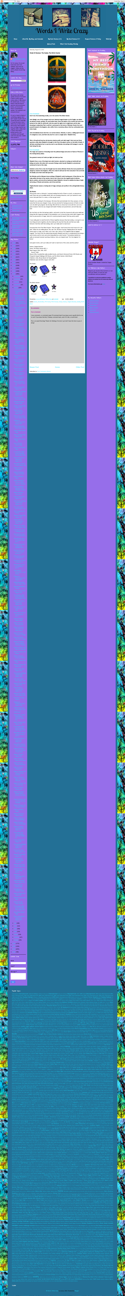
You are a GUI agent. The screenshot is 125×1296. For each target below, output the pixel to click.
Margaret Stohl (105, 1178)
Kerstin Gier (37, 1147)
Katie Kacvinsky (57, 1142)
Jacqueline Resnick (16, 1108)
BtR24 (70, 1038)
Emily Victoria (73, 1078)
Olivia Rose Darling (99, 1205)
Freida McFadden (28, 1089)
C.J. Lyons (102, 1038)
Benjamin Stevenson (29, 1030)
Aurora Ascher (106, 1024)
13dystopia (45, 993)
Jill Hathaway (48, 1122)
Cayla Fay (101, 1044)
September (17, 284)
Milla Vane (14, 1196)
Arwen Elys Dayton (102, 1023)
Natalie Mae (90, 1200)
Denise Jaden (66, 1066)
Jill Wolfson (60, 1122)
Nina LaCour (46, 1205)
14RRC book (82, 993)
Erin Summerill (65, 1081)
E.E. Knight (60, 1069)
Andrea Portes (36, 1017)
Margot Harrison (26, 1180)
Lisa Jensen (38, 1168)
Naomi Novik (63, 1200)
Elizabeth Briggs (70, 1073)
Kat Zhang (88, 1135)
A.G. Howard (72, 999)
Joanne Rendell (15, 1123)
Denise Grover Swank (57, 1066)
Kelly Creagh (96, 1144)
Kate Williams (102, 1137)
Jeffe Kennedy (64, 1113)
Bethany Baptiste (67, 1030)
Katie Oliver (80, 1142)
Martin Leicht (106, 1182)
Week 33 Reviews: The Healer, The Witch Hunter (19, 629)
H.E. (37, 1095)
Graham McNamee (23, 1094)
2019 (14, 262)
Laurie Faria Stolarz (44, 1161)
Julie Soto (61, 1129)
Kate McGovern (59, 1137)
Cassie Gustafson (19, 1044)
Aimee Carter (25, 1004)
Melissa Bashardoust (76, 1189)
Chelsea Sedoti (47, 1048)
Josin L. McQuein (20, 1127)
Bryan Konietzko (47, 1038)
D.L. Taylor (54, 1059)
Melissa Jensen (15, 1191)
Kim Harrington (53, 1149)
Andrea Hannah (28, 1017)
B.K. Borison (103, 1026)
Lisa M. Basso (51, 1168)
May (15, 929)
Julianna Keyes (93, 1127)
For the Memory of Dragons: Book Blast (19, 291)
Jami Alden (101, 1108)
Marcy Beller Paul (42, 1178)
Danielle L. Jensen (93, 1061)
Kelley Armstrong (75, 1144)
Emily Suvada (55, 1078)
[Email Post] (62, 299)
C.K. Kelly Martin (20, 1039)
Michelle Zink (91, 1195)
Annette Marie (18, 1023)
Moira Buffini (94, 1196)
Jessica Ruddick (42, 1120)
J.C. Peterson (45, 1106)
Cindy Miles (15, 1053)
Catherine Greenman (92, 1044)
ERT (70, 1081)
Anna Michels (37, 1021)
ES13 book (77, 1081)
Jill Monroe (54, 1122)
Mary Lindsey (63, 1184)
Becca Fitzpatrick (64, 1028)
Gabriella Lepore (85, 1089)
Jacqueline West (25, 1108)
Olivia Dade (91, 1205)
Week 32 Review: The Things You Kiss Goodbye (20, 773)
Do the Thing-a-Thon (100, 1067)
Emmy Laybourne (43, 1080)
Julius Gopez (99, 1128)
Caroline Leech (94, 1041)
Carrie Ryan (63, 1043)
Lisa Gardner (33, 1168)
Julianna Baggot (85, 1127)
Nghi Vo (29, 1204)
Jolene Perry (31, 1125)
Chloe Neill (107, 1048)
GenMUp (94, 1090)
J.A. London (32, 1106)
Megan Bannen (40, 1187)
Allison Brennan (61, 1009)
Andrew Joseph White (70, 1017)
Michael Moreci (65, 1193)
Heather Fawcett (104, 1097)
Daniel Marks (62, 1060)
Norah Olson (64, 1205)
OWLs (50, 1207)
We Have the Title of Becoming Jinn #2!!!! (19, 614)
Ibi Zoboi (98, 1103)
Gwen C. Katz (97, 1094)
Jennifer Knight (40, 1117)
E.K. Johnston (66, 1069)
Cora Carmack (92, 1055)
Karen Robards (85, 1134)
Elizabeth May (30, 1075)
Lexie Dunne (41, 1165)
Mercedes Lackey (68, 1191)
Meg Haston (26, 1187)
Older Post (80, 367)
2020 (14, 260)
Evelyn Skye (38, 1085)
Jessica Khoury (106, 1118)
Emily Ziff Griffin (89, 1078)
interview (47, 1105)
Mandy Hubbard (77, 1177)
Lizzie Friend (54, 1170)
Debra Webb (18, 1066)
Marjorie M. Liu (69, 1182)
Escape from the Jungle (59, 1083)
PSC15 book (54, 302)
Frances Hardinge (87, 1087)
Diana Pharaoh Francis (32, 1067)
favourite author (21, 1087)
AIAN (101, 1002)
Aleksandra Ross (67, 1004)
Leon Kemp (65, 1163)
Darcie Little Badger (51, 1062)
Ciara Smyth (85, 1052)
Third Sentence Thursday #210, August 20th (19, 521)
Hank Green (55, 1096)
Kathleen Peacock (24, 1140)
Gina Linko (62, 1092)
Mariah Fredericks (92, 1180)
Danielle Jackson (84, 1061)
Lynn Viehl (19, 1173)
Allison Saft (75, 1009)
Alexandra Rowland (20, 1007)
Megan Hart (81, 1187)
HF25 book (65, 1101)
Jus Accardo (23, 1130)
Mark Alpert (76, 1182)
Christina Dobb (49, 1050)
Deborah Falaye (77, 1064)
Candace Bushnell (30, 1041)
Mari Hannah (41, 1180)
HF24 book (59, 1101)
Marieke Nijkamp (29, 1182)
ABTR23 (56, 1000)
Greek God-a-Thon (41, 1094)
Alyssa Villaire (60, 1011)
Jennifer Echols (109, 1115)
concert (87, 1055)
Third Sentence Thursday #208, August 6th (19, 860)
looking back (93, 1170)
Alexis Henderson (49, 1007)
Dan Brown (78, 1059)
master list (27, 1185)
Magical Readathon (20, 1177)
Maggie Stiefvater (92, 1175)
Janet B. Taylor (74, 1110)
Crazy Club (92, 1057)
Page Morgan (82, 1207)
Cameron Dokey (83, 1039)
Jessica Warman (101, 1120)
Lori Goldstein (109, 1170)
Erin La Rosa (50, 1081)
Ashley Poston (30, 1024)
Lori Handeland (15, 1171)
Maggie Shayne (83, 1175)
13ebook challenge (62, 993)
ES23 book (37, 1083)
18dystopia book (34, 995)
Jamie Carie (107, 1108)
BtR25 (74, 1038)
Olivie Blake (19, 1207)
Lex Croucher (108, 1163)
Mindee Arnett (31, 1196)
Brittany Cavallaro (104, 1036)
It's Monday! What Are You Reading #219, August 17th (20, 597)
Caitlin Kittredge (54, 1039)
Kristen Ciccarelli (45, 1152)
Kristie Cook (82, 1152)
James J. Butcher (72, 1108)
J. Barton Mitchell (21, 1106)
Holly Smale (39, 1103)
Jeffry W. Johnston (72, 1113)
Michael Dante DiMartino (46, 1193)
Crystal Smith (104, 1057)
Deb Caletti (47, 1064)
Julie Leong (49, 1128)
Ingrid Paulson (41, 1105)
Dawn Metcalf (107, 1062)
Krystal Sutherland (24, 1154)
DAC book (63, 1059)
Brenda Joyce (80, 1034)
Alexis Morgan (57, 1007)
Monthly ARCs (32, 1198)
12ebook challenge (33, 993)
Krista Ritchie (22, 1152)
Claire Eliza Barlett (22, 1053)
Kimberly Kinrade (19, 1151)
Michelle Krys (28, 1195)
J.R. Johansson (68, 1106)
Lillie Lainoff (27, 1166)
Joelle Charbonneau (80, 1123)
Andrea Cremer (20, 1017)
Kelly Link (36, 1145)
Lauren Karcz (55, 1159)
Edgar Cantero (33, 1071)
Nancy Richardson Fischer (50, 1200)
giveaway (84, 1092)
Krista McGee (15, 1152)
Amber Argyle (87, 1012)
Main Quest (44, 1177)
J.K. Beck (56, 1106)
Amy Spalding (85, 1016)
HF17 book (17, 1101)
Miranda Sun (80, 1196)
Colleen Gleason (44, 1055)
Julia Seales (78, 1127)
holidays (108, 1101)
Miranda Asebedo (62, 1196)
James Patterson (87, 1108)
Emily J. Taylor (106, 1076)
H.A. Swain (32, 1095)
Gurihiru (92, 1094)
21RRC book (86, 995)
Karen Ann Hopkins (91, 1132)
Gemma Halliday (59, 1090)
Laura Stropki (57, 1157)
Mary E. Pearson (34, 1184)
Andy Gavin (96, 1017)
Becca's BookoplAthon (81, 1028)
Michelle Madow (43, 1195)
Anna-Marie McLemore (62, 1021)
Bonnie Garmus (57, 1031)
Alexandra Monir (104, 1005)
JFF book (37, 1122)
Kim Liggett (67, 1149)
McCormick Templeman (95, 1185)
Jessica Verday (86, 1120)
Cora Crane (99, 1055)
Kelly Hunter (17, 1145)
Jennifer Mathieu (81, 1117)
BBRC (28, 1028)
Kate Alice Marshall (100, 1135)
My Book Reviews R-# (73, 39)
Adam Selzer (94, 1000)
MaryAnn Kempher (103, 1184)
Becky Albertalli (91, 1028)
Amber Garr (100, 1012)
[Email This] (66, 299)
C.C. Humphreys (83, 1038)
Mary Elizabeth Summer (45, 1184)
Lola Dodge (82, 1170)
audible (79, 1024)
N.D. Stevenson (92, 1198)
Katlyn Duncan (97, 1142)
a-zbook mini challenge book (42, 999)
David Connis (73, 1062)
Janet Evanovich (82, 1110)
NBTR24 (63, 1202)
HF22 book (46, 1101)
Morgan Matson (48, 1198)
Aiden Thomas (106, 1002)
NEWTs (108, 1202)
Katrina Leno (104, 1142)
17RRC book (27, 995)
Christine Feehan (94, 301)
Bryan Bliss (39, 1038)
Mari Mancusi (48, 1180)
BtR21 (60, 1038)
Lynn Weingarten (26, 1173)
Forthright (80, 1087)
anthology (40, 1023)
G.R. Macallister (77, 1089)
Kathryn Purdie (84, 1140)
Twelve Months (16, 88)
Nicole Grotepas (109, 1204)
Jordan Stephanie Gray (68, 1125)
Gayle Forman (47, 1090)
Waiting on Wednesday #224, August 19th (19, 578)
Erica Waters (92, 1080)
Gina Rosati (67, 1092)
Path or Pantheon (49, 1209)
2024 (14, 248)
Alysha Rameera (20, 1011)
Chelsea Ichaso (23, 1048)
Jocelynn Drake (37, 1123)
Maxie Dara (79, 1185)
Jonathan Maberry (51, 1125)
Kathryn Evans (42, 1140)
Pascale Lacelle (40, 1209)
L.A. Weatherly (75, 1154)
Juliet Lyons (78, 1129)
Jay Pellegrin (71, 1112)
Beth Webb (60, 1030)
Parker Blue (33, 1209)
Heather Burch (79, 1097)
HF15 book (48, 302)
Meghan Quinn (28, 1189)
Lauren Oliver (105, 1159)
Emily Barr (85, 1076)
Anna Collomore (94, 1019)
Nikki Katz (30, 1205)
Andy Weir (101, 1017)
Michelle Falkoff (105, 1193)
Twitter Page (15, 210)
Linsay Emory (103, 1166)
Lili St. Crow (103, 1165)
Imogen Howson (27, 1105)
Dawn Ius (101, 1062)
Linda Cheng (51, 1166)
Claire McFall (47, 1053)
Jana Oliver (38, 1110)
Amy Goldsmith (25, 1016)
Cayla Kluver (107, 1044)
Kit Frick (83, 1151)
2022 (14, 254)
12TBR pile (40, 993)
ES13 (73, 1081)
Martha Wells (91, 1182)
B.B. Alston (97, 1026)
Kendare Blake (92, 1146)
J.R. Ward (74, 1106)
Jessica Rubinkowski (34, 1120)
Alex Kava (99, 1004)
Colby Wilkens (21, 1055)
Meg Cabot (93, 310)
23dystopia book (109, 995)
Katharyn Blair (33, 1139)
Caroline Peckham (102, 1041)
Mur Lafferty (74, 1198)
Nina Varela (52, 1205)
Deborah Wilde (106, 1064)
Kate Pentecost (67, 1137)
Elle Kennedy (104, 1075)
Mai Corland (30, 1177)
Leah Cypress (88, 1161)
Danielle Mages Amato (103, 1060)
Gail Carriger (29, 1090)
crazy (88, 1057)
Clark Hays (75, 1053)
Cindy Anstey (110, 1051)
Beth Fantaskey (41, 1030)
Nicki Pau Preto (67, 1204)
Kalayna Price (34, 1132)
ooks (27, 1207)
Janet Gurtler (94, 1110)
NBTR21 (51, 1202)
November (17, 279)
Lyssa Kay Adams (55, 1173)
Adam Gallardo (86, 1000)
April (15, 931)
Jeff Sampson (43, 1113)
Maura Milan (41, 1185)
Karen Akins (83, 1132)
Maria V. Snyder (94, 308)
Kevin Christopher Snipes (53, 1147)
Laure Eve (96, 1158)
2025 (14, 246)
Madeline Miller (56, 1175)
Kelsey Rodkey (70, 1146)
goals (89, 1092)
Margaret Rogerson (95, 1178)
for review (73, 1087)
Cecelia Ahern (19, 1046)
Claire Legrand (39, 1053)
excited (56, 1085)
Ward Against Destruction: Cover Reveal (20, 572)
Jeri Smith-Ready (39, 1118)
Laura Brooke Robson (73, 1156)
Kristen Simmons (62, 1152)
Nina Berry (35, 1205)
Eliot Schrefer (89, 1071)
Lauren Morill (83, 1159)
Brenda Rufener (95, 1034)
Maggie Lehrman (74, 1175)
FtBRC (55, 1089)
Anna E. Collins (101, 1019)
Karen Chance (100, 1132)
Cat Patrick (38, 1044)
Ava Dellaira (55, 1026)
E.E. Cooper (54, 1069)
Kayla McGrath (38, 1144)
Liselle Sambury (100, 1168)
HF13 (92, 1099)
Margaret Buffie (70, 1178)
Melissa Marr (38, 1191)
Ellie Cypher (30, 1076)
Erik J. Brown (99, 1080)
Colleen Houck (59, 1055)
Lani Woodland (25, 1156)
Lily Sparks (39, 1166)
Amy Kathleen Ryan (41, 1016)
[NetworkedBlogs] (18, 191)
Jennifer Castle (76, 1115)
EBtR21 (85, 1069)
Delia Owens (31, 1066)
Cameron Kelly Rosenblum (94, 1039)
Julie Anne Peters (109, 1127)
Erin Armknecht (18, 1081)
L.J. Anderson (89, 1154)
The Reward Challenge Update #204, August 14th (20, 675)
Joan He (84, 1122)
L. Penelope (69, 1154)
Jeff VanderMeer (57, 1113)
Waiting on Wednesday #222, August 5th (19, 876)
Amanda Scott (64, 1012)
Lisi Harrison (107, 1168)
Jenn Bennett (104, 1113)
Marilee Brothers (37, 1182)
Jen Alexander (80, 1113)
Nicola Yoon (87, 1204)
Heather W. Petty (56, 1099)
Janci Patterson (45, 1110)
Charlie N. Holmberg (102, 1046)
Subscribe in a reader (16, 197)
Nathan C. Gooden (27, 1202)
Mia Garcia (28, 1193)
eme (51, 1076)
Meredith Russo (91, 1191)
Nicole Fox (102, 1203)
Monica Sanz (19, 1198)
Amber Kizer (107, 1012)
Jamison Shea (32, 1110)
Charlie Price (110, 1046)
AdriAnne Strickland (67, 1002)
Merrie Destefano (100, 1191)
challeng (62, 1046)
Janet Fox (89, 1110)
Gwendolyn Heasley (25, 1095)
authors (31, 1026)
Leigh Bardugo (24, 1163)
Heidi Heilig (71, 1099)
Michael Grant (57, 1193)
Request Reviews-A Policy (93, 39)
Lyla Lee (91, 1171)
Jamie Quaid (25, 1110)
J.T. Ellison (80, 1106)
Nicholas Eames (46, 1204)
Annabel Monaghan (72, 1021)
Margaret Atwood (61, 1178)
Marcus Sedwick (33, 1178)
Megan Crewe (54, 1187)
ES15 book (90, 1081)
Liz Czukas (31, 1170)
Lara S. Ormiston (51, 1156)
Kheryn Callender (84, 1147)
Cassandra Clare (92, 1043)
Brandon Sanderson (57, 1034)
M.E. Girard (77, 1173)
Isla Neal (107, 1104)
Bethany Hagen (91, 1030)
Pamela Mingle (18, 1209)
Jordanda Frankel (78, 1125)
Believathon (20, 1030)
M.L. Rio (106, 1173)
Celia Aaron (56, 1046)
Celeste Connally (49, 1046)
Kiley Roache (40, 1149)
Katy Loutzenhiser (16, 1144)
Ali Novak (71, 1007)
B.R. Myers (108, 1026)
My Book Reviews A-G (55, 39)
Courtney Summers (70, 1057)
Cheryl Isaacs (62, 1048)
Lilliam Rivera (15, 1166)
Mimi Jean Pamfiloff (22, 1196)
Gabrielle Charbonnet (95, 1088)
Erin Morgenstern (57, 1081)
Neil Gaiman (85, 1202)
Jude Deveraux (40, 1127)
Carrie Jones (49, 1043)
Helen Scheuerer (86, 1099)
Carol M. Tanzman (72, 1041)
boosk (32, 1034)
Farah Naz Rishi (95, 1085)
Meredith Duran (76, 1191)
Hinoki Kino (103, 1101)
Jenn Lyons (110, 1113)
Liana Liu (56, 1165)
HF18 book (23, 1101)
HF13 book (96, 1099)
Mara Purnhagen (97, 1177)
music (79, 1198)
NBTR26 (71, 1202)
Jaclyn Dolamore (109, 1106)
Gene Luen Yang (78, 1090)
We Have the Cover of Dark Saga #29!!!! (19, 870)
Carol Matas (79, 1041)
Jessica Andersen (84, 1118)
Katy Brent (110, 1142)
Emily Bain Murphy (77, 1076)
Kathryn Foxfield (50, 1140)
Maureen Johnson (62, 1185)
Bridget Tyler (79, 1036)
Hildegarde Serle (88, 1101)
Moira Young (100, 1196)
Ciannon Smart (78, 1052)
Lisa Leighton (45, 1168)
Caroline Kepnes (87, 1041)
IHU (101, 1103)
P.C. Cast (64, 1207)
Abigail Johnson (24, 1000)
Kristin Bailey (88, 1152)
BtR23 (67, 1038)
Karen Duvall (107, 1132)
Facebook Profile (17, 208)
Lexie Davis (34, 1164)
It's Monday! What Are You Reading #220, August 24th (20, 453)
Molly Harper (107, 1196)
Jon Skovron (43, 1125)
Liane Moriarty (62, 1165)
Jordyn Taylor (86, 1125)
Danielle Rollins (18, 1062)
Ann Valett (69, 1019)
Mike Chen (104, 1195)
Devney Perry (93, 1066)
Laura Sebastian (50, 1158)
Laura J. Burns (105, 1156)
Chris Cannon (19, 1050)
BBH (25, 1028)
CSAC (109, 1057)
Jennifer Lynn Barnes (70, 1117)
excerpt (52, 1085)
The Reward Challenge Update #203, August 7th (20, 846)
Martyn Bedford (19, 1184)
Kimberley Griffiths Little (93, 1149)
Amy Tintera (92, 1016)
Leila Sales (51, 1163)
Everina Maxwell (46, 1085)
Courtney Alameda (29, 1057)
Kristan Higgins (29, 1152)
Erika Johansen (106, 1080)
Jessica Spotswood (69, 1120)
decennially (24, 1066)
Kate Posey (73, 1137)
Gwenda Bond (110, 1094)
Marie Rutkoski (21, 1182)
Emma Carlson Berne (105, 1078)
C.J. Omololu (108, 1037)
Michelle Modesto (51, 1195)
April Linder (70, 1023)
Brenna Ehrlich (24, 1036)
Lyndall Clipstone (97, 1171)
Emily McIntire (21, 1078)
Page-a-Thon (89, 1207)
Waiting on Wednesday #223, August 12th (19, 703)
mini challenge (47, 1196)
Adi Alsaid (36, 1002)
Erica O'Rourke (73, 1080)
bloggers (43, 1031)
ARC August (86, 1023)
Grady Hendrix (15, 1094)
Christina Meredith (84, 1050)
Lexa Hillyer (19, 1165)
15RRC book (98, 993)
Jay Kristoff (64, 1112)
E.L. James (73, 1069)
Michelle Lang (35, 1195)
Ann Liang (53, 1019)
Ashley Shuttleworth (40, 1024)
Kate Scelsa (79, 1137)
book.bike (91, 1031)
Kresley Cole (109, 1151)
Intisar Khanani (53, 1105)
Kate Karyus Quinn (51, 1137)
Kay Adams (31, 1144)
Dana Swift (19, 1061)
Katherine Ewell (41, 1139)
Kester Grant (43, 1147)
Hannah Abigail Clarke (63, 1096)
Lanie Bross (32, 1156)
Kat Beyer (49, 1135)
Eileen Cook (54, 1071)
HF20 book (34, 1101)
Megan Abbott (33, 1187)
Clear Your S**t (103, 1053)
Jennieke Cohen (43, 1115)
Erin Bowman (35, 1081)
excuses (61, 1085)
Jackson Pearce (101, 1106)
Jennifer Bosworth (60, 1115)
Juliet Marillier (85, 1129)
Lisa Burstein (18, 1168)
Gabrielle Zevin (22, 1090)
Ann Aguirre (41, 1019)
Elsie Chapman (41, 1076)
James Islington (64, 1108)
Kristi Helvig (76, 1152)
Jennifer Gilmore (24, 1117)
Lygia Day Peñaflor (83, 1171)
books (35, 302)
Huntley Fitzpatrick (68, 1103)
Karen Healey (42, 1134)
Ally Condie (96, 1009)
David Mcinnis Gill (89, 1062)
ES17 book (101, 1081)
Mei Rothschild (36, 1189)
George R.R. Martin (16, 1092)
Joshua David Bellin (104, 1125)
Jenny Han (32, 1118)
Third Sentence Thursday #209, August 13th (19, 689)
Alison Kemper (46, 1009)
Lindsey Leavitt (88, 1166)
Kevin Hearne (70, 1147)
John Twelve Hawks (23, 1125)
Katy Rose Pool (25, 1144)
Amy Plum (63, 1016)
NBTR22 (55, 1202)
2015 (14, 274)
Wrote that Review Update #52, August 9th (19, 740)
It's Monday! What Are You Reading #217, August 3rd (19, 908)
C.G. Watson (97, 1037)
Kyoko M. (55, 1154)
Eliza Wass (54, 1073)
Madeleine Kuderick (38, 1175)
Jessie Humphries (16, 1122)
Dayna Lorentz (18, 1064)
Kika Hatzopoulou (20, 1149)
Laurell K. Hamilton (104, 1158)
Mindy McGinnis (39, 1196)
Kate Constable (109, 1135)
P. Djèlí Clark (58, 1207)
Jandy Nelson (52, 1110)
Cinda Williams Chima (94, 1052)
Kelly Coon (89, 1144)
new (101, 1202)
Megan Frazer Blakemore (72, 1187)
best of (36, 1030)
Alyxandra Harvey (75, 1011)
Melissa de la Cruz (101, 1189)
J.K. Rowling (61, 1106)
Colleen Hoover (52, 1055)
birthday (36, 1032)
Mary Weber (95, 1184)
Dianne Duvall (76, 1067)
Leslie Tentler (87, 1163)
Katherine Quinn (57, 1139)
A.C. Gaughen (59, 999)
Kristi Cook (69, 1152)
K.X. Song (91, 1130)
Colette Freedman (35, 1055)
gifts (28, 1092)
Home (15, 39)
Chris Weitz (33, 1050)
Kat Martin (70, 1135)
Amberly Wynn (22, 1014)
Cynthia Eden (23, 1059)
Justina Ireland (45, 1130)
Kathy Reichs (18, 1142)
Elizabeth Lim (22, 1075)
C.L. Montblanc (33, 1039)
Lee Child (17, 1163)
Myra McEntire (84, 1198)
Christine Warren (61, 1051)
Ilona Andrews (106, 1103)
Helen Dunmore (78, 1099)
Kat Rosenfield (77, 1135)
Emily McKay (28, 1078)
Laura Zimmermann (89, 1158)
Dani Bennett (25, 1061)
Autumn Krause (48, 1026)
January (16, 940)
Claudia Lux (96, 1053)
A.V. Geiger (103, 999)
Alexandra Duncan (87, 1005)
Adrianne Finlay (58, 1002)
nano (58, 1200)
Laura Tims (81, 1158)
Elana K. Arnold (82, 1071)
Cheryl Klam (69, 1048)
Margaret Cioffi (77, 1178)
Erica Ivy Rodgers (65, 1080)
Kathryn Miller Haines (68, 1140)
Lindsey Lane (82, 1166)
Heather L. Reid (29, 1099)
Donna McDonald (20, 1069)
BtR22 (64, 1038)
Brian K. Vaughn (58, 1036)
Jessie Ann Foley (109, 1120)
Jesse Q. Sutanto (70, 1118)
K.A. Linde (68, 1130)
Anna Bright (81, 1019)
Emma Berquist (96, 1078)
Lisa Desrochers (26, 1168)
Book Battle (67, 1032)
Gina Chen (50, 1092)
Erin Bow (29, 1081)
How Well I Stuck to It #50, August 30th (19, 315)
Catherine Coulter (66, 1044)
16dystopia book (105, 993)
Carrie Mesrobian (57, 1043)
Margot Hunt (34, 1180)
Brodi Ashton (21, 1038)
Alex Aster (89, 1004)
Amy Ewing (108, 1014)
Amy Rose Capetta (76, 1016)
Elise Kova (15, 1073)
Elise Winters (21, 1073)
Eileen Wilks (60, 1071)
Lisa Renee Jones (72, 1168)
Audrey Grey (99, 1024)
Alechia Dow (59, 1004)
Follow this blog (18, 193)
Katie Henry (50, 1142)
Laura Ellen (91, 1156)
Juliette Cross (92, 1129)
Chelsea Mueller (31, 1048)
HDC (65, 1097)
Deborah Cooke (69, 1064)
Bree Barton (67, 1034)
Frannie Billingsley (16, 1089)
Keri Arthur (14, 1147)
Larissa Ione (58, 1156)
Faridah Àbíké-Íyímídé (104, 1085)
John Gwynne (15, 1125)
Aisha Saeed (31, 1004)
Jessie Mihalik (24, 1122)
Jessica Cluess (98, 1118)
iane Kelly (93, 1103)
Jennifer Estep (16, 1117)
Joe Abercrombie (71, 1123)
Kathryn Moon (77, 1140)
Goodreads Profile (17, 206)
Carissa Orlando (63, 1041)
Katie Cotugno (26, 1142)
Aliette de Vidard (109, 1007)
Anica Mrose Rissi (30, 1019)
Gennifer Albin (100, 1090)
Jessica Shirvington (59, 1120)
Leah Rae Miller (102, 1161)
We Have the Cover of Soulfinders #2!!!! (19, 566)
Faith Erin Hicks (79, 1085)
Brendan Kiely (102, 1034)
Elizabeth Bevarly (62, 1073)
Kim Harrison (60, 1149)
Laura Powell (37, 1157)
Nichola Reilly (39, 1203)
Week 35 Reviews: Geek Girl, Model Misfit (19, 335)
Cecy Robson (33, 1046)
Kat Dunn (65, 1135)
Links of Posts (51, 44)
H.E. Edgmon (41, 1096)
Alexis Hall (42, 1007)
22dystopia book (94, 995)
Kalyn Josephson (48, 1132)
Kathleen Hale (109, 1139)
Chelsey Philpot (55, 1048)
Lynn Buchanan (105, 1171)
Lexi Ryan (29, 1165)
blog (39, 1032)
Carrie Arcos (37, 1043)
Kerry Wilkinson (30, 1147)
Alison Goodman (39, 1009)
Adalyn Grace (72, 1000)
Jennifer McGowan (90, 1117)
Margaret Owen (86, 1178)
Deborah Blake (61, 1064)
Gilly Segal (45, 1092)
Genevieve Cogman (87, 1090)
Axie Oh (92, 1026)
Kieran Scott (104, 1147)
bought (41, 1034)
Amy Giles (18, 1016)
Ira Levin (62, 1104)
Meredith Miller (84, 1191)
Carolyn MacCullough (20, 1043)
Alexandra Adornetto (41, 1005)
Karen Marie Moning (75, 1134)
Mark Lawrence (83, 1182)
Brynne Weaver (55, 1038)
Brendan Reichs (109, 1034)
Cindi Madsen (103, 1052)
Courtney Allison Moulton (41, 1057)
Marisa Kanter (45, 1182)
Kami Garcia (63, 1132)
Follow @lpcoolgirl (16, 174)
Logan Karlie (69, 1170)
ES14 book (83, 1081)
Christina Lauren (74, 1050)
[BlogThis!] (67, 299)
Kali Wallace (41, 1132)
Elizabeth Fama (93, 1073)
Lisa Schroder (80, 1168)
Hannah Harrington (89, 1096)
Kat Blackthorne (55, 1135)
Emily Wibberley (81, 1078)
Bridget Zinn (86, 1036)
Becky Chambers (100, 1028)
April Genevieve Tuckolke (55, 1023)
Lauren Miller (77, 1159)
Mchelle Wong (105, 1185)
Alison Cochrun (31, 1009)
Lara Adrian (38, 1156)
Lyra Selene (48, 1173)
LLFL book (63, 1170)
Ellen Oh (24, 1076)
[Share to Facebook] (71, 299)
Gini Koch (73, 1092)
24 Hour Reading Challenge (25, 997)
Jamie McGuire (18, 1110)
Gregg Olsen (50, 1094)
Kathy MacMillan (106, 1140)
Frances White (95, 1087)
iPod (59, 1104)
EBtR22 (89, 1069)
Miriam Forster (86, 1196)
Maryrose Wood (20, 1185)
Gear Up (53, 1090)
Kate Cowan (15, 1137)
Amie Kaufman (55, 1014)
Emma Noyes (21, 1080)
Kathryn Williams (92, 1140)
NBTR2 (47, 1202)
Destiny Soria (87, 1066)
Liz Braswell (26, 1170)
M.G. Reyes (82, 1173)
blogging (47, 1032)
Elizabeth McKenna (38, 1075)
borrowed (36, 1034)
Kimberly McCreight (37, 1151)
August (16, 287)
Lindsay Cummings (59, 1166)
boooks (25, 1034)
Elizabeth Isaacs (109, 1073)
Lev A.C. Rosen (101, 1163)
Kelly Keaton (31, 1146)
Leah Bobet (75, 1161)
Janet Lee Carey (102, 1110)
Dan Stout (89, 1059)
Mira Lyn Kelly (54, 1196)
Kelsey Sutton (77, 1146)
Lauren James (47, 1159)
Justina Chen (38, 1130)
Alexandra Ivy (96, 1005)
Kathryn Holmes (58, 1140)
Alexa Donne (20, 1005)
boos (29, 1034)
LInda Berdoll (45, 1166)
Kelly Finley (108, 1144)
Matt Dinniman (34, 1185)
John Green (110, 1123)
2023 (14, 251)
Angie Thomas (22, 1019)
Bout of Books (48, 1034)
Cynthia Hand (31, 1059)
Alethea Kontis (83, 1004)
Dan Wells (94, 1059)
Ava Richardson (67, 1026)
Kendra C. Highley (101, 1146)
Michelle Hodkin (20, 1195)
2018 (14, 265)
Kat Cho (61, 1135)
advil (98, 1002)
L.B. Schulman (82, 1154)
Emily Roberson (40, 1078)
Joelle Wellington (90, 1123)
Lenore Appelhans (58, 1163)
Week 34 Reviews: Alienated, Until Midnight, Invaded (19, 488)
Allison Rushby (68, 1009)
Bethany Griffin (83, 1030)
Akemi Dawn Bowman (40, 1004)
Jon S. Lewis (37, 1125)
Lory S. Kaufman (23, 1171)
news (104, 1202)
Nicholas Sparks (54, 1203)
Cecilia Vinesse (26, 1046)
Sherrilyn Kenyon (94, 312)
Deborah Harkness (86, 1064)
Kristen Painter (53, 1152)
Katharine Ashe (15, 1139)
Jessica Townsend (78, 1120)
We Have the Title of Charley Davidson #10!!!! (19, 734)
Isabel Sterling (101, 1105)
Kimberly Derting (104, 1149)
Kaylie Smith (51, 1144)
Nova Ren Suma (71, 1205)
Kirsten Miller (62, 1151)
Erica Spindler (86, 1080)
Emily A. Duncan (69, 1076)
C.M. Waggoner (41, 1039)
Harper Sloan (44, 1097)
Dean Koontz (31, 1064)
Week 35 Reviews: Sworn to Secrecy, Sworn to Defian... (19, 347)
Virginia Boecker (72, 302)
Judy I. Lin (46, 1127)
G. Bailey (65, 1089)
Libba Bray (68, 1165)
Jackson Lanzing (93, 1106)
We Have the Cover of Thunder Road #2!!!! (19, 540)
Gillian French (39, 1092)
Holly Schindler (32, 1103)
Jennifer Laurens (61, 1117)
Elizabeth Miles (47, 1075)
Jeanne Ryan (22, 1113)
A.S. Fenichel (97, 999)
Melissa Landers (31, 1191)
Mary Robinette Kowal (86, 1184)
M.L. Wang (110, 1173)
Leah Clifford (82, 1161)
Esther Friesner (84, 1083)
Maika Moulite (37, 1177)
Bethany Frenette (76, 1030)
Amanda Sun (81, 1012)
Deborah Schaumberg (96, 1064)
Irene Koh (66, 1105)
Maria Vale (76, 1180)
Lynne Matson (33, 1173)
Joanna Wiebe (109, 1122)
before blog (107, 1028)
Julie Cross (21, 1129)
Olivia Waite (107, 1205)
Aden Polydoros (30, 1002)
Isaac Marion (80, 1105)
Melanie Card (43, 1189)
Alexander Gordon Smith (30, 1005)
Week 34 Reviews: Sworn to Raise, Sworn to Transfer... (20, 482)
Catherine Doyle (74, 1044)
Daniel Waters (68, 1061)
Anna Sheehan (52, 1021)
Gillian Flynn (33, 1092)
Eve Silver (32, 1085)
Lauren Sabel (19, 1161)
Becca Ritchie (71, 1028)
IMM (21, 1105)
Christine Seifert (52, 1051)
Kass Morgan (37, 1135)
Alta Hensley (107, 1009)
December (17, 276)
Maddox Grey (30, 1175)
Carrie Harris (43, 1043)
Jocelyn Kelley (30, 1123)
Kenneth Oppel (109, 1146)
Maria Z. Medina (83, 1180)
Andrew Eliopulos (52, 1017)
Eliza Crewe (35, 1073)
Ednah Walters (44, 1071)
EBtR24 (97, 1069)
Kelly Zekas (55, 1145)
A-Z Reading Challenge (105, 997)
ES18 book (107, 1081)
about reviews (47, 1000)
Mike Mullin (110, 1195)
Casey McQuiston (83, 1043)
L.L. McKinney (95, 1154)
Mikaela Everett (98, 1195)
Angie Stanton (15, 1019)
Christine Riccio (45, 1052)
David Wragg (96, 1062)
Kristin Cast (104, 1152)
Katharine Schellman (25, 1139)
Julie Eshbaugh (27, 1129)
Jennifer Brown (68, 1115)
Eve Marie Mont (26, 1085)
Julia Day (56, 1127)
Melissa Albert (66, 1189)
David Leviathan (80, 1062)
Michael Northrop (73, 1193)
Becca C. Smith (56, 1028)
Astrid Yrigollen (72, 1024)
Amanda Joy (40, 1012)
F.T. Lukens (72, 1085)
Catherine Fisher (82, 1044)
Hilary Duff (73, 1101)
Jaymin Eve (96, 1112)
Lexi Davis (24, 1164)
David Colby (67, 1062)
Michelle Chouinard (95, 1193)
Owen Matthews (44, 1207)
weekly (78, 302)
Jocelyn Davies (23, 1123)
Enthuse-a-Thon (51, 1080)
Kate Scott (85, 1137)
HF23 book (52, 1101)
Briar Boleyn (73, 1036)
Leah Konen (95, 1161)
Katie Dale (32, 1142)
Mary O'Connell (77, 1184)
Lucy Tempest (70, 1171)
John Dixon (104, 1123)
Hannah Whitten (34, 1097)
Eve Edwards (18, 1085)
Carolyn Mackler (30, 1043)
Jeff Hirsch (37, 1113)
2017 (14, 268)
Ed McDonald (109, 1069)
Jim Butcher (67, 1122)
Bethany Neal (106, 1030)
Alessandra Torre (75, 1004)
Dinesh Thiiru (83, 1067)
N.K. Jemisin (99, 1198)
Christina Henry (66, 1050)
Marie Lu (107, 1180)
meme (60, 1191)
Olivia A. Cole (79, 1205)
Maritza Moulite (61, 1182)
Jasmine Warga (40, 1112)
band (17, 1028)
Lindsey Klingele (74, 1166)
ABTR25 (63, 1000)
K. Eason (57, 1130)
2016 (14, 271)
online (24, 1207)
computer (82, 1055)
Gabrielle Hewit (103, 1088)
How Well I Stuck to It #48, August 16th (19, 608)
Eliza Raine (49, 1073)
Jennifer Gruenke (32, 1117)
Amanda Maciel (47, 1012)
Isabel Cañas (87, 1105)
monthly (25, 1198)
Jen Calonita (92, 1113)
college (72, 1055)
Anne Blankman (89, 1021)
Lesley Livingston (73, 1163)
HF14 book (102, 1099)
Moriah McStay (56, 1198)
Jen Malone (98, 1113)
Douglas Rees (35, 1069)
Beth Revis (55, 1030)
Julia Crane (51, 1127)
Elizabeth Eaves (78, 1073)
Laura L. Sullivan (19, 1158)
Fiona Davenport (48, 1087)
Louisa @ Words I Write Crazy (44, 299)
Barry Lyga (21, 1028)
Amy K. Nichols (32, 1016)
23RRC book (15, 997)
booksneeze (20, 1034)
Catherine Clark (57, 1044)
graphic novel (32, 1094)
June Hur (17, 1130)
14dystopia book (71, 993)
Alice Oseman (77, 1007)
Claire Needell (53, 1053)
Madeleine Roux (48, 1175)
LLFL (58, 1170)
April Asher (45, 1023)
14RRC (78, 993)
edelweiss (15, 1071)
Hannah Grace (80, 1096)
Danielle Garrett (76, 1061)
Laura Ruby (43, 1157)
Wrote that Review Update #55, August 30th (19, 309)
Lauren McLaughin (69, 1159)
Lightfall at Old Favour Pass (92, 1165)
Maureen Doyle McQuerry (50, 1185)
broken (27, 1038)
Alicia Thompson (92, 1007)
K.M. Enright (85, 1130)
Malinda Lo (70, 1177)
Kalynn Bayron (56, 1132)
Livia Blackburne (19, 1170)
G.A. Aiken (70, 1088)
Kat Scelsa (83, 1135)
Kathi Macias (74, 1139)
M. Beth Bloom (63, 1173)
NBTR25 (67, 1202)
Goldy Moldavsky (95, 1092)
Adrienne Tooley (85, 1002)
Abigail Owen (31, 1000)
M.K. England (101, 1173)
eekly (49, 1071)
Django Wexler (91, 1067)
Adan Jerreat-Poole (108, 1000)
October (16, 282)
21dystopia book (79, 995)
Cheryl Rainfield (76, 1048)
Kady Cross (105, 1130)
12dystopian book (23, 993)
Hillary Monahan (96, 1101)
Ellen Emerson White (17, 1076)
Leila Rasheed (44, 1163)
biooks (31, 1031)
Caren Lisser (46, 1041)
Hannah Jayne (98, 1096)
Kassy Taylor (43, 1135)
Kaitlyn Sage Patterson (24, 1132)
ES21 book (25, 1083)
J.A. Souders (38, 1106)
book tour (85, 1032)
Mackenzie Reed (23, 1175)
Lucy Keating (52, 1171)
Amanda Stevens (73, 1012)
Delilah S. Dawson (38, 1066)
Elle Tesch (111, 1075)
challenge (67, 1046)
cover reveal (78, 1057)
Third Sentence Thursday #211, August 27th (19, 412)
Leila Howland (38, 1163)
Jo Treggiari (79, 1122)
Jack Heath (86, 1106)
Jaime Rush (49, 1108)
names (27, 1200)
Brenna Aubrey (16, 1036)
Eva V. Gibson (107, 1083)
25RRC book (71, 997)
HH (69, 1101)
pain (108, 1207)
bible (24, 1031)
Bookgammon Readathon (100, 1032)
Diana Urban (50, 1067)
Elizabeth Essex (86, 1073)
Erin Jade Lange (43, 1081)
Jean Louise (102, 1112)
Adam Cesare (79, 1000)
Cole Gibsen (28, 1055)
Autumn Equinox (39, 1026)
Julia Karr (68, 1127)
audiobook (84, 1024)
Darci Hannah (42, 1062)
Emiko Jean (55, 1076)
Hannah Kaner (105, 1096)
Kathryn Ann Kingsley (34, 1140)
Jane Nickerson (59, 1110)
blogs (51, 1032)
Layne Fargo (70, 1161)
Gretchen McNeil (78, 1094)
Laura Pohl (31, 1158)
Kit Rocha (87, 1151)
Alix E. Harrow (54, 1009)
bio (28, 1031)
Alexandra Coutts (71, 1005)
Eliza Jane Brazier (42, 1073)
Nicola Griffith (74, 1204)
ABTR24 (59, 1000)
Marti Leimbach (99, 1182)
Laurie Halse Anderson (61, 1161)
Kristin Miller (110, 1152)
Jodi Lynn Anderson (46, 1123)
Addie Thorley (15, 1002)
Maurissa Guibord (71, 1185)
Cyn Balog (17, 1059)
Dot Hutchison (28, 1069)
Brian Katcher (65, 1036)
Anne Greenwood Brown (99, 1021)
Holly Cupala (18, 1103)
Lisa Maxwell (58, 1168)
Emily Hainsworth (99, 1076)
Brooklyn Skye (33, 1037)
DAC (59, 1059)
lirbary (13, 1168)
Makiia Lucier (63, 1177)
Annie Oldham (26, 1023)
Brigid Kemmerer (94, 1036)
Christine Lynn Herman (35, 1052)
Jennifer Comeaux (84, 1115)
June (15, 926)
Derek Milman (73, 1066)
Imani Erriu (17, 1105)
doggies (107, 1067)
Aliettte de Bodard (16, 1009)
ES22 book (31, 1083)
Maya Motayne (86, 1185)
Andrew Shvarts (79, 1017)
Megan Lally (88, 1187)
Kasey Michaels (19, 1135)
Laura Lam (25, 1158)
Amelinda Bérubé (47, 1014)
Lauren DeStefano (31, 1159)
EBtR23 (93, 1069)
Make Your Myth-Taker (54, 1177)
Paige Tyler (104, 1207)
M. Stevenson (70, 1173)
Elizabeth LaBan (15, 1075)
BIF (26, 1031)
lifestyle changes (80, 1164)
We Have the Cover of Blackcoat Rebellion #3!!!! (19, 546)
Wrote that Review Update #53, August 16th (19, 602)
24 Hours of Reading (38, 997)
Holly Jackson (24, 1103)
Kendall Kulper (85, 1145)
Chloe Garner (93, 1048)
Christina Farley (57, 1050)
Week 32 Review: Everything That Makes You (19, 828)
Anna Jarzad (15, 1021)
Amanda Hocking (32, 1012)
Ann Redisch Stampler (61, 1019)
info (33, 1105)
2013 (14, 946)
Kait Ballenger (15, 1132)
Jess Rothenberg (61, 1118)
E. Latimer (42, 1069)
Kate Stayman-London (93, 1137)
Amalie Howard (84, 1011)
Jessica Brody (91, 1118)
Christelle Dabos (40, 1050)
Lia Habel (51, 1165)
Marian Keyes (100, 1180)
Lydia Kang (76, 1171)
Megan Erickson (62, 1187)
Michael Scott (81, 1193)
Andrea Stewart (43, 1017)
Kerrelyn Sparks (22, 1147)
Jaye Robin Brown (83, 1112)
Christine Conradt (94, 1050)
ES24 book (44, 1083)
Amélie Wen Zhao (38, 1014)
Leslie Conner (80, 1163)
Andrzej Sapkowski (88, 1017)
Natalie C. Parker (72, 1200)
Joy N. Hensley (33, 1127)
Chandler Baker (74, 1046)
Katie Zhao (91, 1142)
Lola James (87, 1170)
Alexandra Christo (61, 1005)
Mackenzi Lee (15, 1175)
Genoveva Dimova (108, 1090)
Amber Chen (94, 1012)
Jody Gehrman (63, 1123)
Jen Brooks (86, 1113)
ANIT (36, 1019)
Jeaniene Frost (109, 1112)
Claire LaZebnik (31, 1053)
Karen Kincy (48, 1134)
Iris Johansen (73, 1105)
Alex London (110, 1004)
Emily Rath (33, 1078)
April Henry (64, 1023)
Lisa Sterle (86, 1168)
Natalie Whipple (105, 1200)
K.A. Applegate (62, 1130)
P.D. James (68, 1207)
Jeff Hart (33, 1113)
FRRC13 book (50, 1088)
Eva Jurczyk (101, 1083)
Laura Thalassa (74, 1158)
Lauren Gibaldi (40, 1159)
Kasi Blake (25, 1135)
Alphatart (101, 1009)
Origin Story (32, 1207)
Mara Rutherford (105, 1177)
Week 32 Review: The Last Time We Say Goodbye (20, 801)
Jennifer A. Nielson (51, 1115)
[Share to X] (69, 299)
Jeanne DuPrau (15, 1113)
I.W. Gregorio (81, 1103)
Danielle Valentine (27, 1062)
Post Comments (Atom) (44, 371)
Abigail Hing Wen (16, 1000)
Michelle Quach (60, 1195)
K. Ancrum (51, 1130)
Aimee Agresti (17, 1004)
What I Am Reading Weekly (69, 44)
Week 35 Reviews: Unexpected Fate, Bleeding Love (19, 329)
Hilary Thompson (80, 1101)
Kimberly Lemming (27, 1151)
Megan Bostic (48, 1187)
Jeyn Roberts (32, 1122)
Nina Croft (40, 1205)
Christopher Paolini (69, 1052)
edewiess (28, 1071)
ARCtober (92, 1023)
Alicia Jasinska (84, 1007)
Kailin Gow (110, 1130)
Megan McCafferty (96, 1187)
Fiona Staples (55, 1087)
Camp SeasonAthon (20, 1041)
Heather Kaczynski (21, 1099)
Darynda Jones (60, 1062)
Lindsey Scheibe (96, 1166)
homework (44, 1103)
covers (84, 1057)
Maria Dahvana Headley (58, 1180)
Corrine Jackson (21, 1057)
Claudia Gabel (82, 1053)
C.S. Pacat (47, 1039)
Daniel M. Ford (54, 1061)
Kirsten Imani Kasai (54, 1151)
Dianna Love (69, 1067)
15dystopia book (90, 993)
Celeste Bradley (41, 1046)
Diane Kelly (63, 1067)
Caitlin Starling (70, 1039)
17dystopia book (19, 995)
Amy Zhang (98, 1016)
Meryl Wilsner (21, 1193)
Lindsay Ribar (67, 1166)
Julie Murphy (55, 1129)
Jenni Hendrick (35, 1115)
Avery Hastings (74, 1026)
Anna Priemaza (45, 1021)
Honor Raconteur (52, 1103)
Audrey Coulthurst (91, 1024)
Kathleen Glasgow (101, 1139)
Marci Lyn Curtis (25, 1178)
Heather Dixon (96, 1097)
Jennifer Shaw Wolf (25, 1118)
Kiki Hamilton (28, 1149)
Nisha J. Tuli (58, 1205)
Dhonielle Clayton (105, 1066)
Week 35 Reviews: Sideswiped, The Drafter (19, 341)
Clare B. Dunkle (69, 1053)
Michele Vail (88, 1193)
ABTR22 (52, 1000)
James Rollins (93, 305)
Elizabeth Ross (71, 1075)
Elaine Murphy (67, 1071)
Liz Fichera (36, 1170)
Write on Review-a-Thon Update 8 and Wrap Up (20, 303)
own (53, 1207)
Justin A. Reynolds (30, 1130)
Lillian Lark (20, 1166)
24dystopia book (47, 997)
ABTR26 (67, 1000)
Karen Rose (91, 1134)
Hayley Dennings (52, 1097)
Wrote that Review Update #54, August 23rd (19, 459)
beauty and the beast (40, 1028)
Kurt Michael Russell (40, 1154)
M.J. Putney (94, 1173)
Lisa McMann (65, 1168)
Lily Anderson (33, 1166)
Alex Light (104, 1004)
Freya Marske (36, 1089)
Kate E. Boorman (22, 1137)
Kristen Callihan (37, 1152)
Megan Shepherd (20, 1189)
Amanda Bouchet (108, 1011)
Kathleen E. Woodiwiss (91, 1139)
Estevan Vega (77, 1083)
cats (98, 1044)
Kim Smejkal (79, 1149)
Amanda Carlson (16, 1012)
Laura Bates (65, 1156)
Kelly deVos (102, 1144)
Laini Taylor (107, 1154)
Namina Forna (33, 1200)
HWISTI (75, 1103)
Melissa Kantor (23, 1191)
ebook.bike (41, 302)
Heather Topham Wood (46, 1099)
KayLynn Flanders (58, 1144)
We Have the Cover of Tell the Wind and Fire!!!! (19, 552)
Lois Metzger (75, 1170)
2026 (14, 243)
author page (25, 1026)
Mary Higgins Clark (55, 1184)
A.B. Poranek (53, 999)
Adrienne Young (93, 1002)
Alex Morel (14, 1005)
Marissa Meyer (53, 1182)
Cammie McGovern (105, 1039)
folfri (63, 1087)
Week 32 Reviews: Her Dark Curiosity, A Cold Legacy (19, 750)
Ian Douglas (88, 1103)
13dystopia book (53, 993)
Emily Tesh (60, 1078)
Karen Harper (28, 1134)
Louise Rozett (38, 1171)
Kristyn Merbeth (16, 1154)
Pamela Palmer (26, 1209)
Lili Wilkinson (110, 1164)
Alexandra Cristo (79, 1005)
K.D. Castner (74, 1130)
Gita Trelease (79, 1092)
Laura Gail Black (98, 1156)
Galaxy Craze (35, 1090)
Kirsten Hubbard (45, 1151)
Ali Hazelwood (65, 1007)
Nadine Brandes (105, 1198)
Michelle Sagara (76, 1195)
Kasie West (30, 1135)
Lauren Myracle (98, 1159)
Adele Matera (22, 1002)
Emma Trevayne (34, 1080)
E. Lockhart (48, 1069)
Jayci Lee (76, 1111)
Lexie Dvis (46, 1164)
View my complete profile (18, 74)
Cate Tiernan (50, 1044)
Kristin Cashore (96, 1152)
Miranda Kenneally (71, 1196)
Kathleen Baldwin (81, 1139)
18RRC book (41, 995)
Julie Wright (67, 1128)
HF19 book (28, 1101)
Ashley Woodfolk (58, 1024)
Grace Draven (109, 1092)
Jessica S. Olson (50, 1120)
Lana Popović (18, 1156)
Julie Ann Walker (101, 1127)
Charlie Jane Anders (91, 1046)
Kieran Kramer (97, 1147)
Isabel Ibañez (94, 1105)
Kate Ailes (93, 1135)
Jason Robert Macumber (50, 1111)
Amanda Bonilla (99, 1011)
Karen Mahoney (65, 1134)
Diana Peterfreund (22, 1067)
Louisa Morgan (31, 1171)
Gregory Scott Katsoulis (67, 1094)
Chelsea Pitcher (39, 1048)
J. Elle (27, 1106)
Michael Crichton (35, 1193)
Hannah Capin (72, 1096)
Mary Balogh (26, 1184)
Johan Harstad (98, 1123)
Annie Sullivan (33, 1023)
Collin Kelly (77, 1055)
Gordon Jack (103, 1092)
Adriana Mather (50, 1002)
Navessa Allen (42, 1202)
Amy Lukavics (49, 1016)
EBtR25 (100, 1069)
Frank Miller (110, 1087)
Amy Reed (69, 1016)
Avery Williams (82, 1026)
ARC (81, 1023)
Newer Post (34, 367)
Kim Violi (85, 1149)
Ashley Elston (15, 1024)
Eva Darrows (94, 1083)
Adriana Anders (42, 1002)
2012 (14, 949)
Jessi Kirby (77, 1118)
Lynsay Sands (41, 1173)
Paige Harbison (97, 1207)
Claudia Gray (89, 1053)
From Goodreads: (34, 114)
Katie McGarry (73, 1142)
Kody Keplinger (94, 1151)
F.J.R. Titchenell (66, 1085)
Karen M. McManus (56, 1134)
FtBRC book (60, 1089)
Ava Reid (60, 1026)
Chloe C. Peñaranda (85, 1048)
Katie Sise (86, 1142)
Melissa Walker (46, 1191)
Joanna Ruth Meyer (101, 1122)
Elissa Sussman (28, 1073)
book (62, 1032)
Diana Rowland (42, 1067)
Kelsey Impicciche (62, 1146)
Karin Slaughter (99, 1134)
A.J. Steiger (84, 998)
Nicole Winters (15, 1205)
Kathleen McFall (15, 1140)
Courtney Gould (52, 1057)
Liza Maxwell (48, 1170)
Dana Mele (107, 1059)
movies (62, 1198)
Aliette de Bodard (101, 1007)
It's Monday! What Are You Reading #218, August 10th (20, 728)
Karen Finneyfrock (20, 1134)
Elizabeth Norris (55, 1075)
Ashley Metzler (22, 1024)
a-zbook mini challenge (29, 998)
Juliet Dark (72, 1129)
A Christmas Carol (78, 997)
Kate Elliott (28, 1137)
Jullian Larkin (105, 1128)
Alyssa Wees (67, 1011)
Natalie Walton (96, 1200)
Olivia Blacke (85, 1205)
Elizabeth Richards (63, 1075)
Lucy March (58, 1171)
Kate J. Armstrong (41, 1137)
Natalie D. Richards (81, 1200)
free (22, 1089)
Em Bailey (47, 1076)
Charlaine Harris (82, 1046)
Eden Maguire (22, 1071)
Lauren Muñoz (90, 1159)
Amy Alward (82, 1014)
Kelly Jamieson (23, 1145)
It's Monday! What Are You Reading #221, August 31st (19, 297)
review (60, 302)
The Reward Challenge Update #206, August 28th (20, 393)
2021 (14, 257)
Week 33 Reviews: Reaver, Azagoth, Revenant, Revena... (20, 643)
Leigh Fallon (31, 1163)
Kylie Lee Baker (49, 1154)
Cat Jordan (32, 1044)
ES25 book (50, 1083)
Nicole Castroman (95, 1204)
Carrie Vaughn (70, 1043)
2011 (14, 952)
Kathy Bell (99, 1140)
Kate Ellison (34, 1137)
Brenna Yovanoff (32, 1036)
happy (39, 1097)
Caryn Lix (77, 1043)
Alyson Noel (35, 1011)
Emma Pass (27, 1080)
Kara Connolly (77, 1132)
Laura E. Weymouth (84, 1156)
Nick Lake (60, 1204)
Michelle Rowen (68, 1195)
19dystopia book (49, 995)
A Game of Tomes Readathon (91, 997)
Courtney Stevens (60, 1057)
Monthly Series (40, 1198)
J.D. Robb (51, 1106)
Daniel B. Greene (39, 1061)
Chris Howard (26, 1050)
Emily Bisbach (91, 1076)
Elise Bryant (110, 1071)
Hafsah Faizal (48, 1096)
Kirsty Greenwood (70, 1151)
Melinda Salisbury (58, 1189)
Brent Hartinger (40, 1036)
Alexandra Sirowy (29, 1007)
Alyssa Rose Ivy (53, 1011)
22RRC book (101, 995)
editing (39, 1071)
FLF (60, 1087)
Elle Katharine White (96, 1075)
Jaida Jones (38, 1108)
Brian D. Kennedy (49, 1036)
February (16, 937)
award (88, 1026)
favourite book (31, 1087)
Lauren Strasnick (27, 1161)
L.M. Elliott (101, 1154)
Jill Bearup (42, 1122)
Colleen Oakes (67, 1055)
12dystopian (15, 993)
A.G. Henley (65, 998)
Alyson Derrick (28, 1011)
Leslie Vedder (93, 1163)
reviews (65, 302)
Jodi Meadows (55, 1123)
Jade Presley (32, 1108)
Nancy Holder (40, 1200)
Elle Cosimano (87, 1075)
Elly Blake (35, 1076)
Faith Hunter (87, 1085)
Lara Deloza (43, 1156)
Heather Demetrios (88, 1097)
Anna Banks (75, 1019)
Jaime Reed (43, 1108)
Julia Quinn (73, 1127)
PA (77, 1207)
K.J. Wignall (79, 1130)
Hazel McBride (60, 1097)
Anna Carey (87, 1019)
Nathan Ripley (35, 1202)
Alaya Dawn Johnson (51, 1004)
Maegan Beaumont (65, 1175)
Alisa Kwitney (23, 1009)
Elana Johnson (74, 1071)
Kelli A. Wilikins (83, 1144)
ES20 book (18, 1083)
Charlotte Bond (16, 1048)
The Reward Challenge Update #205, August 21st (20, 502)
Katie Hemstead (43, 1142)
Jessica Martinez (25, 1120)
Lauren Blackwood (21, 1159)
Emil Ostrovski (61, 1076)
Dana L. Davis (101, 1059)
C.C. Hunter (90, 1038)
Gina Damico (56, 1092)
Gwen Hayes (103, 1094)
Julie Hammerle (35, 1128)
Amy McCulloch (57, 1016)
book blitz (79, 1032)
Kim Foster (46, 1149)
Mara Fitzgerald (89, 1177)
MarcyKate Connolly (52, 1178)
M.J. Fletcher (88, 1173)
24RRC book (55, 997)
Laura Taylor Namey (65, 1158)
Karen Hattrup (34, 1134)
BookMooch (110, 1032)
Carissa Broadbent (54, 1041)
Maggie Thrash (101, 1175)
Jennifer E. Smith (102, 1115)
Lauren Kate (61, 1159)
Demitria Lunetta (48, 1066)
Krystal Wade (33, 1154)
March (16, 934)
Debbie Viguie (54, 1064)
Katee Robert (109, 1137)
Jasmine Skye (33, 1112)
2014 (14, 943)
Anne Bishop (81, 1021)
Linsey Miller (110, 1166)
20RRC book (71, 995)
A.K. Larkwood (90, 998)
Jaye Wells (90, 1112)
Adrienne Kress (77, 1002)
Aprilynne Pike (76, 1023)
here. (103, 284)
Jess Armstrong (47, 1118)
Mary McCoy (70, 1184)
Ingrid (36, 1104)
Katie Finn (37, 1142)
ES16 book (95, 1081)
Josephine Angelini (95, 1125)
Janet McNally (109, 1110)
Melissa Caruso (85, 1189)
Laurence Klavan (35, 1161)
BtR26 (77, 1037)
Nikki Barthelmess (23, 1205)
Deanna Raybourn (39, 1064)
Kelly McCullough (43, 1145)
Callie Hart (76, 1039)
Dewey (99, 1066)
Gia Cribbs (24, 1092)
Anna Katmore (21, 1021)
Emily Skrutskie (47, 1078)
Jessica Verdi (94, 1120)
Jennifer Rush (106, 1117)
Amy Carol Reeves (101, 1014)
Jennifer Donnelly (93, 1115)
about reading (39, 1000)
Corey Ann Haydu (106, 1055)
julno (109, 1128)
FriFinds (41, 1088)
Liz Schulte (42, 1170)
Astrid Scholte (65, 1024)
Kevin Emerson (63, 1147)
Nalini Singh (22, 1200)
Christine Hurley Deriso (23, 1051)
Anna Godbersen (109, 1019)
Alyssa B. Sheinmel (44, 1011)
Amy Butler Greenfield (90, 1014)
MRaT (69, 1198)
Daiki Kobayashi (71, 1059)
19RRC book (56, 995)
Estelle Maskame (70, 1083)
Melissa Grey (110, 1189)
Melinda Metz (50, 1189)
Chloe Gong (100, 1048)
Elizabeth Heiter (101, 1073)
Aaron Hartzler (109, 998)
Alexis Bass (37, 1007)
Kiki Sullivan (34, 1149)
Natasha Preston (19, 1202)
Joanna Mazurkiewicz (91, 1122)
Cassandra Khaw (101, 1043)
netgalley (96, 1202)
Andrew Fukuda (60, 1017)
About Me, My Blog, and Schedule (32, 39)
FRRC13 (45, 1088)
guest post (86, 1094)
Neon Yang (90, 1202)
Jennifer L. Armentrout (50, 1117)
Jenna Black (14, 1115)
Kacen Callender (97, 1130)
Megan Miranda (105, 1187)
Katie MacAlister (66, 1142)
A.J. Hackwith (78, 999)
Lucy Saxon (64, 1171)
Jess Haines (54, 1118)
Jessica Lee (17, 1120)
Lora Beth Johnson (101, 1170)
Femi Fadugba (40, 1087)
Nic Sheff (33, 1203)
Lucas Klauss (45, 1171)
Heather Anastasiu (70, 1097)
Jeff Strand (50, 1113)
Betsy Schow (20, 1032)
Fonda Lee (67, 1087)
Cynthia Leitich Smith (40, 1059)
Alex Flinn (94, 1004)
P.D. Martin (74, 1207)
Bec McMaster (49, 1028)
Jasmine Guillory (26, 1112)
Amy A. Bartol (75, 1014)
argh (97, 1023)
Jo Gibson (73, 1122)
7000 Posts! (17, 712)
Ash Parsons (110, 1023)
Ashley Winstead (49, 1024)
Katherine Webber (65, 1139)
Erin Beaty (24, 1081)
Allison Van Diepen (82, 1009)
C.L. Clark (27, 1039)
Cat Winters (44, 1044)
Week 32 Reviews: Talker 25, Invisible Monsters (19, 779)
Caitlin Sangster (62, 1039)
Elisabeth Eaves (103, 1071)
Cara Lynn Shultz (39, 1041)
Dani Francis (32, 1060)
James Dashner (56, 1108)
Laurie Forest (52, 1161)
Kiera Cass (91, 1147)
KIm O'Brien (73, 1149)
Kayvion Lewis (66, 1144)
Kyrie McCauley (62, 1154)
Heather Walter (64, 1099)
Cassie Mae (27, 1044)
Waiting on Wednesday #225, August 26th (19, 422)
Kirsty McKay (78, 1151)
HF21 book (40, 1101)
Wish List (108, 39)
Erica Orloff (79, 1080)
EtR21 (90, 1083)
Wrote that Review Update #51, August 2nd (19, 918)
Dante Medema (35, 1062)
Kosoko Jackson (102, 1151)
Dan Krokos (84, 1059)
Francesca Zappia (103, 1087)
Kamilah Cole (70, 1132)
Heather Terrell (36, 1099)
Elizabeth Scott (79, 1075)
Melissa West (54, 1191)
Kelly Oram (49, 1146)
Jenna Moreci (21, 1115)
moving (66, 1198)
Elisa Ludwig (96, 1071)
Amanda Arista (91, 1011)
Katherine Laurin (49, 1139)
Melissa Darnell (93, 1189)
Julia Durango (62, 1127)
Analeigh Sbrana (105, 1016)
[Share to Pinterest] (72, 299)
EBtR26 (104, 1069)
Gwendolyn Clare (16, 1095)
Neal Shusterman (77, 1202)
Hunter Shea (60, 1103)
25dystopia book (63, 997)
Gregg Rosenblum (57, 1094)
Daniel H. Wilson (47, 1060)
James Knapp (79, 1108)
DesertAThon (80, 1066)
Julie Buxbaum (15, 1128)
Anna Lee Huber (29, 1021)
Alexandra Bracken (52, 1005)
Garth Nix (41, 1090)
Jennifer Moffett (98, 1117)
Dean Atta (24, 1064)
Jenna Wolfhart (28, 1115)
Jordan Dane (59, 1125)
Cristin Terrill (98, 1057)
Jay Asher (58, 1112)
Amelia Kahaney (29, 1014)
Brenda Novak (87, 1034)
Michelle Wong (84, 1195)
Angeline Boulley (109, 1017)
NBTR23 (59, 1202)
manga (82, 1177)
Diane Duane (56, 1067)
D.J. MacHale (49, 1059)
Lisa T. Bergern (92, 1168)
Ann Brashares (47, 1019)
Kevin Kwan (76, 1147)
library (74, 1165)
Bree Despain (73, 1034)
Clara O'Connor (61, 1053)
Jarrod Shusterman (16, 1112)
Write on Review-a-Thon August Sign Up (19, 383)
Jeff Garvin (28, 1113)
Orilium (38, 1207)
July (15, 923)
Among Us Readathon (66, 1014)
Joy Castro (26, 1127)
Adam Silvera (100, 1000)
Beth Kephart (49, 1030)
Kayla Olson (45, 1144)
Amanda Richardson (56, 1012)
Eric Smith (58, 1080)
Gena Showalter (94, 303)
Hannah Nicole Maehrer (23, 1097)
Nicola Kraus (81, 1204)
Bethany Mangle (99, 1030)
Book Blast (74, 1032)
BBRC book (32, 1028)
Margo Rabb (19, 1180)
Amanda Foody (23, 1012)
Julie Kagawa (42, 1129)
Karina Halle (106, 1134)
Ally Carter (90, 1009)
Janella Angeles (67, 1110)
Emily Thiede (66, 1078)
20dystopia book (64, 995)
